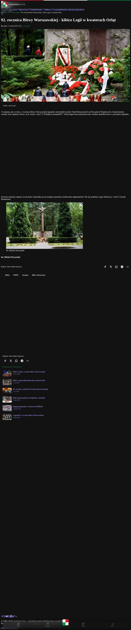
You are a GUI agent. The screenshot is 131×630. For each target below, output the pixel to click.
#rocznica (25, 275)
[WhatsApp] (116, 266)
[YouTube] (7, 617)
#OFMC (16, 275)
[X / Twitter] (4, 617)
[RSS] (16, 617)
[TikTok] (14, 617)
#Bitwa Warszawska (38, 275)
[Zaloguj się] (2, 14)
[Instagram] (9, 617)
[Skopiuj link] (127, 266)
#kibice (7, 275)
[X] (110, 266)
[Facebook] (105, 266)
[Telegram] (122, 266)
